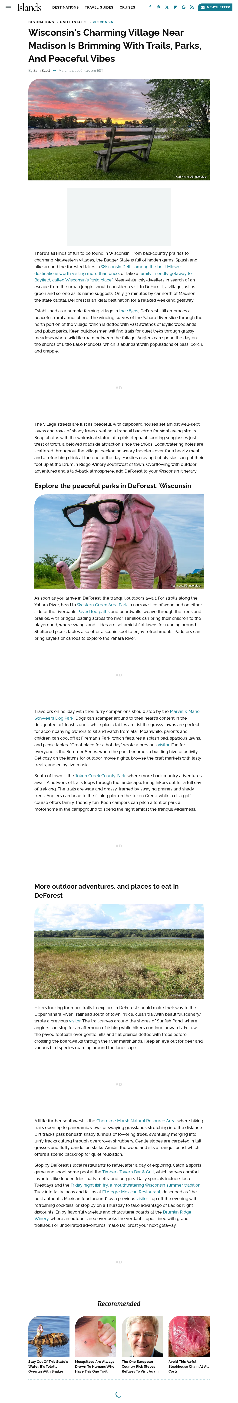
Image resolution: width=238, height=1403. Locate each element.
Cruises (127, 7)
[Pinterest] (158, 8)
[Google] (183, 8)
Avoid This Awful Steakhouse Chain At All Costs (189, 1367)
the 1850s (128, 310)
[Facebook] (150, 8)
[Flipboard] (175, 8)
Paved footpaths (93, 611)
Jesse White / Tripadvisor (185, 995)
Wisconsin (103, 22)
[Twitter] (167, 8)
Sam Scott (41, 71)
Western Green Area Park (102, 604)
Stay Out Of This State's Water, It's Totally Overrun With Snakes (48, 1367)
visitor (163, 744)
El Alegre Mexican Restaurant (131, 1191)
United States (73, 22)
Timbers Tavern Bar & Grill (128, 1171)
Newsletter (218, 7)
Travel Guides (99, 7)
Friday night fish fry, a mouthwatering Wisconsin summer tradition (136, 1185)
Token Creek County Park (100, 775)
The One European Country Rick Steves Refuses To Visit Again (140, 1367)
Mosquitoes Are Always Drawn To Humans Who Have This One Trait (94, 1367)
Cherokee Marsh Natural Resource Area (135, 1120)
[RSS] (192, 8)
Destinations (65, 7)
